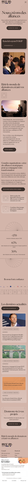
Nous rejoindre (18, 457)
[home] (6, 2)
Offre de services (5, 453)
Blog (16, 455)
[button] (25, 2)
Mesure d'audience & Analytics (8, 475)
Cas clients (4, 455)
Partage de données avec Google (8, 473)
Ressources (4, 457)
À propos (17, 453)
